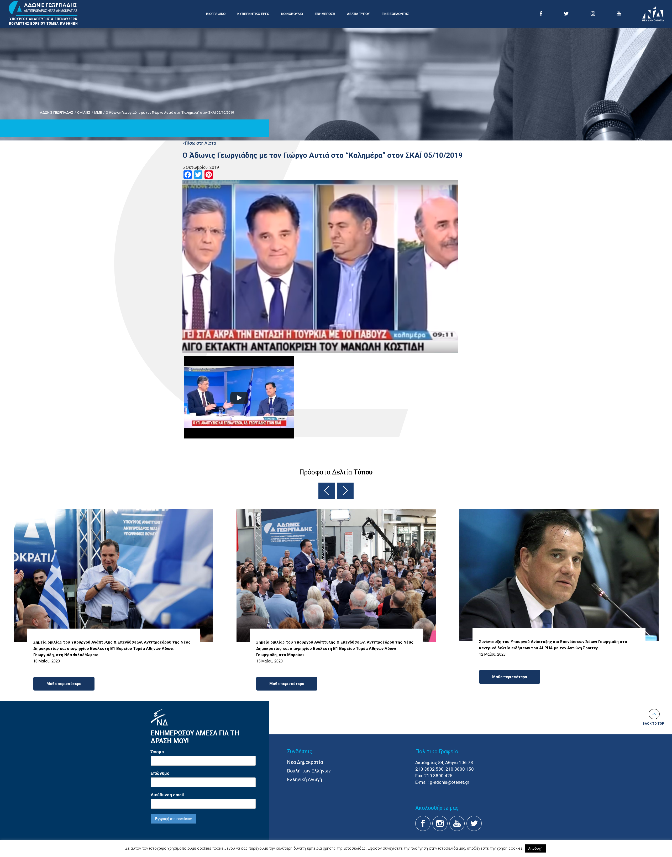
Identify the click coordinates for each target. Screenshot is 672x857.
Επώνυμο (160, 773)
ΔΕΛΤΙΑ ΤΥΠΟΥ (358, 14)
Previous (326, 491)
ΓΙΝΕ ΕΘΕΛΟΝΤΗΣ (395, 14)
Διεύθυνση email (167, 794)
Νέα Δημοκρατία (305, 762)
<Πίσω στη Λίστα (199, 143)
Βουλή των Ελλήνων (309, 771)
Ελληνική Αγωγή (304, 779)
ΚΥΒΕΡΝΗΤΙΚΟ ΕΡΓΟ (253, 14)
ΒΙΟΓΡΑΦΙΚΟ (215, 14)
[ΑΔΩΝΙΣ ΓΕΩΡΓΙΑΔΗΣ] (43, 13)
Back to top (653, 723)
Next (345, 491)
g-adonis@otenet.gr (449, 782)
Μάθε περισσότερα (63, 684)
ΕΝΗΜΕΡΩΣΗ (325, 14)
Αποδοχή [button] (535, 848)
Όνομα (157, 751)
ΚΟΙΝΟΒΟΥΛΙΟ (292, 14)
